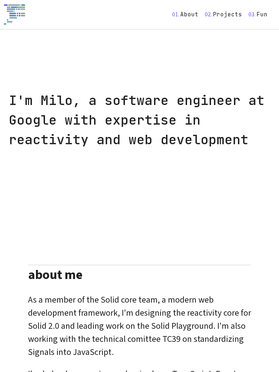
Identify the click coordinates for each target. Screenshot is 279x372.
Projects (227, 14)
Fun (261, 14)
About (189, 14)
